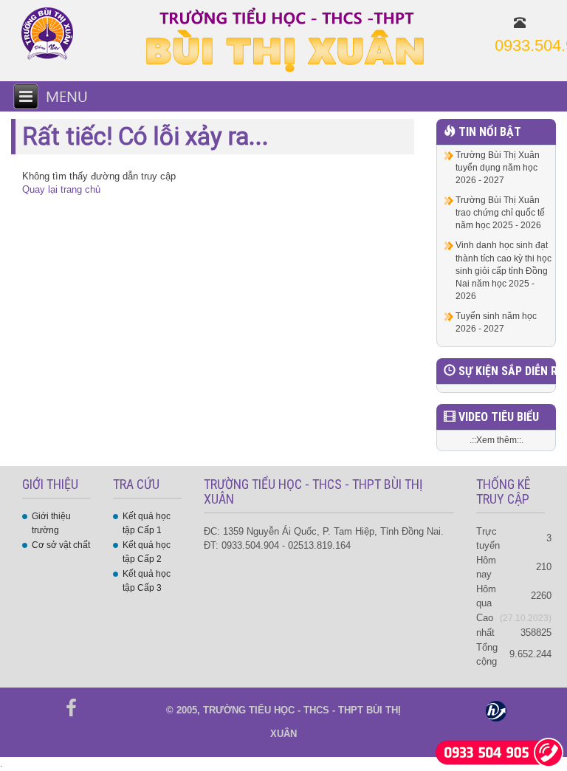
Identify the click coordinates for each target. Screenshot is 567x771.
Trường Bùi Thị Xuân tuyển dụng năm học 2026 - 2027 (498, 167)
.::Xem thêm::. (496, 440)
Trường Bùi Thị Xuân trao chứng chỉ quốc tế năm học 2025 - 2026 (500, 212)
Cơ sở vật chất (61, 545)
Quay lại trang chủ (61, 189)
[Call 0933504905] (499, 751)
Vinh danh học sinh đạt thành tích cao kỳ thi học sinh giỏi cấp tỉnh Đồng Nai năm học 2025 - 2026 (503, 270)
